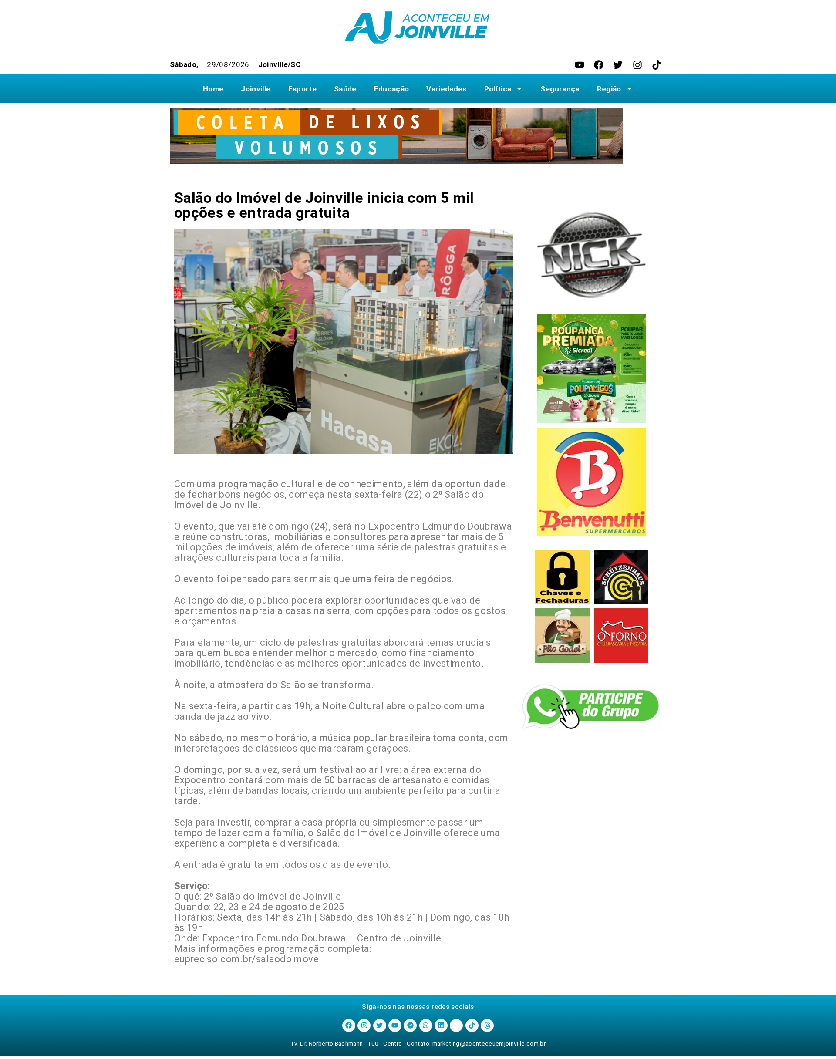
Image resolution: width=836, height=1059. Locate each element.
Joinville (255, 88)
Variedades (446, 88)
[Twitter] (617, 64)
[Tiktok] (656, 64)
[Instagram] (637, 64)
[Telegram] (410, 1025)
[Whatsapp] (425, 1025)
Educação (391, 88)
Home (213, 88)
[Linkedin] (441, 1025)
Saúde (345, 88)
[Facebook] (598, 64)
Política (498, 88)
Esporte (302, 88)
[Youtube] (579, 64)
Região (609, 88)
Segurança (559, 88)
